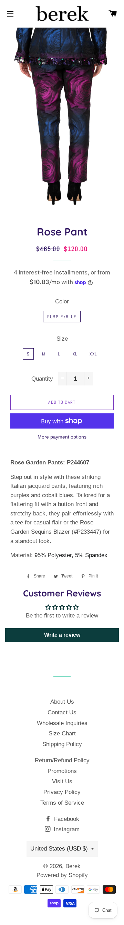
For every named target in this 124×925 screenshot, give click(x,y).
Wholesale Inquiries (62, 723)
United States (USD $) (59, 848)
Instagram (66, 829)
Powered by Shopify (62, 875)
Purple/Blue (61, 317)
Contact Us (62, 712)
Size (62, 338)
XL (75, 354)
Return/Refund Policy (62, 760)
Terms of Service (62, 803)
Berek (73, 866)
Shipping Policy (62, 744)
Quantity (42, 378)
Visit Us (62, 781)
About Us (62, 701)
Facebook (65, 819)
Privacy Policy (62, 792)
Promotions (62, 771)
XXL (93, 354)
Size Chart (62, 733)
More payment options (62, 437)
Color (62, 301)
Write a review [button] (62, 635)
